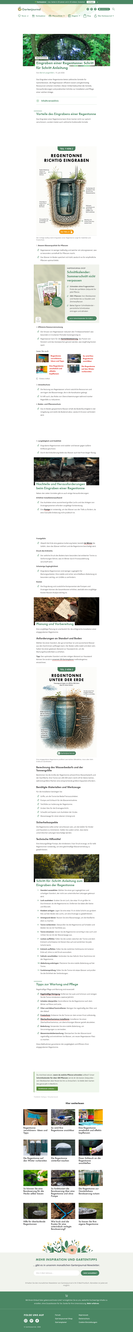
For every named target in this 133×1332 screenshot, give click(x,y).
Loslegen (91, 2)
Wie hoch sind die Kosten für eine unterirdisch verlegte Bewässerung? (61, 1225)
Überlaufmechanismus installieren (54, 1019)
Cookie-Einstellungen (88, 1322)
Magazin (75, 16)
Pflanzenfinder (57, 16)
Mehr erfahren (93, 1303)
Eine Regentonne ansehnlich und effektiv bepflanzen (90, 1130)
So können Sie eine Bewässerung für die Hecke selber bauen (33, 1191)
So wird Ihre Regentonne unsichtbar (88, 358)
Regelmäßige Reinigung (50, 994)
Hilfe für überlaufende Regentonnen (34, 1223)
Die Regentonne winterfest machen (60, 1159)
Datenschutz (84, 1318)
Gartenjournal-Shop (64, 1318)
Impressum (83, 1315)
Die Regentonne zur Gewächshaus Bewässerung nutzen (89, 1191)
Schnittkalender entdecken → (47, 1089)
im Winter (88, 543)
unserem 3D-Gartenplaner (63, 659)
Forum (24, 16)
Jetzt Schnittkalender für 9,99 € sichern (81, 318)
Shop (89, 16)
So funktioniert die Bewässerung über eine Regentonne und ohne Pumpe (63, 1192)
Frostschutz (45, 1015)
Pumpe (47, 509)
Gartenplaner (40, 16)
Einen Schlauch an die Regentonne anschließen (90, 1160)
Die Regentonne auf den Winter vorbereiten (88, 369)
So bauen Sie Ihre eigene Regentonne (88, 1223)
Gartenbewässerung (69, 339)
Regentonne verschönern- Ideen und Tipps (57, 358)
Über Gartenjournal (105, 16)
